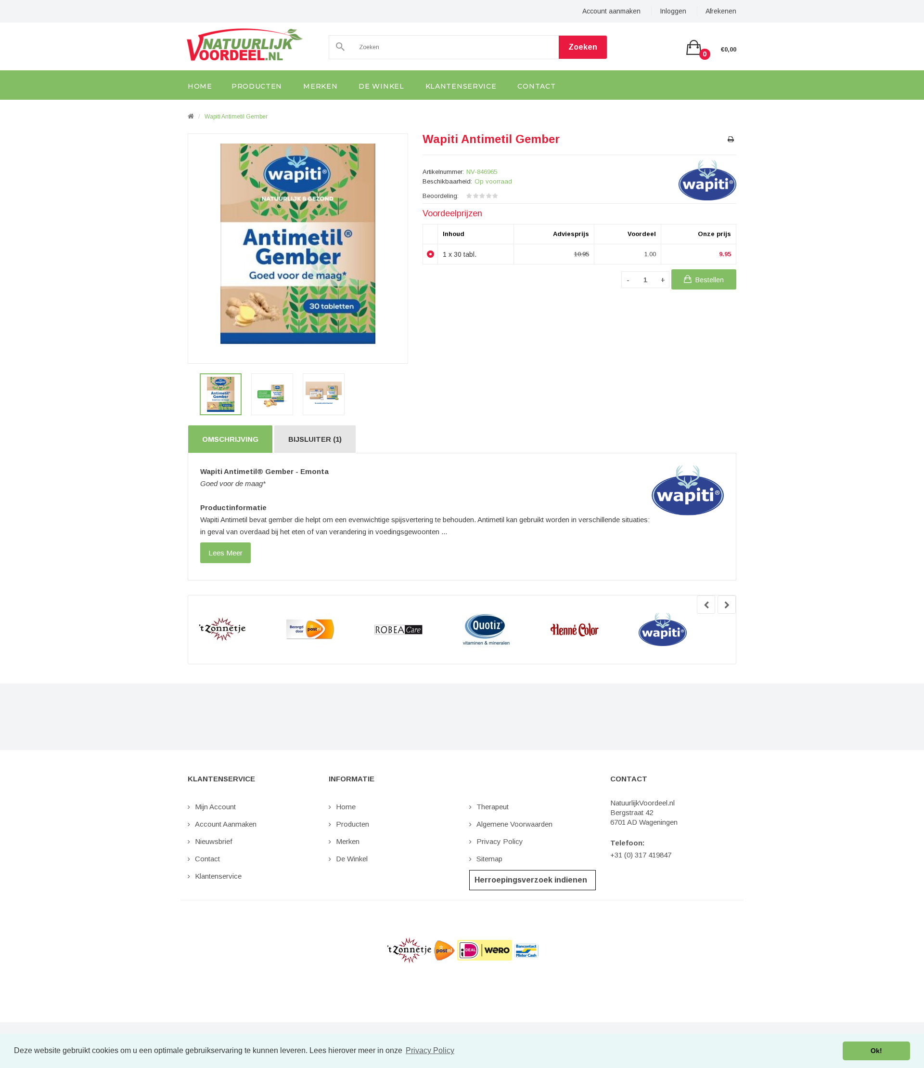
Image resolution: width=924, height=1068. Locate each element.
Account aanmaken (611, 11)
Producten (352, 824)
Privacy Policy (499, 841)
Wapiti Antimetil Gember (236, 116)
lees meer (225, 553)
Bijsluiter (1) (315, 439)
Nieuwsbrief (213, 841)
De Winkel (352, 859)
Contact (207, 859)
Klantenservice (218, 876)
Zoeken (582, 47)
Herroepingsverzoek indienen (531, 880)
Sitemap (489, 859)
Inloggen (673, 11)
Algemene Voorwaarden (514, 824)
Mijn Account (215, 807)
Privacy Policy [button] (430, 1050)
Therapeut (492, 807)
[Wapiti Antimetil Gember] (221, 394)
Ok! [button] (876, 1051)
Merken (347, 841)
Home (346, 807)
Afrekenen (721, 11)
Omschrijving (230, 439)
